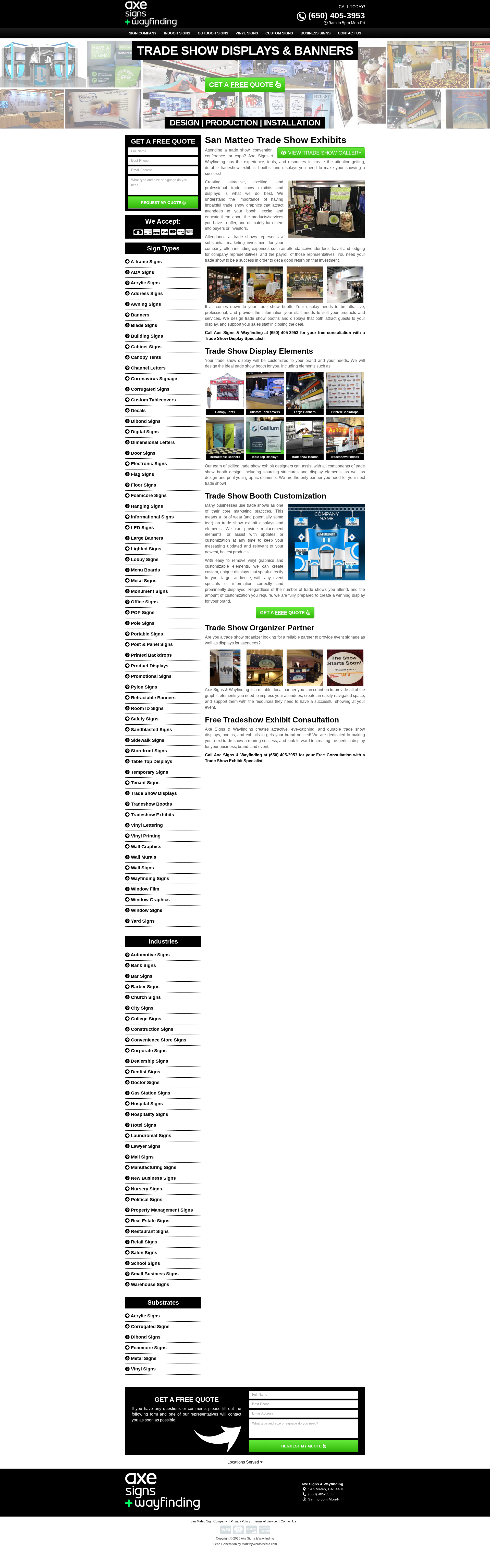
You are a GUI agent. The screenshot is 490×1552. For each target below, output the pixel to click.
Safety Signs (144, 718)
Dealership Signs (149, 1061)
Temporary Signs (149, 772)
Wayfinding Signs (149, 878)
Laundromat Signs (150, 1135)
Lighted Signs (145, 548)
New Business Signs (153, 1178)
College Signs (145, 1018)
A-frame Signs (146, 261)
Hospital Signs (146, 1103)
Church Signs (145, 997)
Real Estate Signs (149, 1220)
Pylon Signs (143, 687)
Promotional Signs (151, 676)
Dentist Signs (145, 1071)
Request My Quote (161, 202)
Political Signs (146, 1199)
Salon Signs (143, 1252)
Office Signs (144, 601)
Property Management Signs (161, 1210)
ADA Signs (142, 272)
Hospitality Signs (149, 1114)
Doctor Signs (145, 1082)
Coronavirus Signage (153, 378)
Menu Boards (145, 570)
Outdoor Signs (213, 33)
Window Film (144, 889)
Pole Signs (142, 623)
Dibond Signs (145, 421)
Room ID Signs (147, 708)
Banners (139, 314)
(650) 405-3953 (335, 12)
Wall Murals (143, 857)
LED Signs (142, 527)
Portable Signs (146, 634)
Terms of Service (265, 1521)
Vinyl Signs (247, 33)
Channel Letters (148, 368)
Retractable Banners (153, 697)
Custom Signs (279, 33)
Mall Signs (142, 1157)
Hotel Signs (143, 1125)
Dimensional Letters (152, 442)
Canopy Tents (145, 357)
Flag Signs (142, 474)
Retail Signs (143, 1241)
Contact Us (349, 33)
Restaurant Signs (149, 1231)
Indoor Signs (177, 33)
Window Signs (146, 910)
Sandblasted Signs (151, 729)
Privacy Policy (240, 1521)
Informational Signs (152, 516)
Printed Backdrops (151, 655)
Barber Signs (145, 986)
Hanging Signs (146, 506)
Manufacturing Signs (153, 1167)
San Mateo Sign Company (208, 1521)
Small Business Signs (154, 1273)
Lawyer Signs (145, 1146)
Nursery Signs (146, 1188)
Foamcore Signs (148, 495)
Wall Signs (142, 867)
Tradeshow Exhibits (152, 814)
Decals (138, 410)
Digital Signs (144, 431)
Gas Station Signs (150, 1093)
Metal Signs (143, 580)
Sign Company (142, 33)
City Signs (141, 1008)
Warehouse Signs (149, 1284)
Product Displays (149, 665)
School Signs (145, 1263)
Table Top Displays (151, 761)
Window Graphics (150, 899)
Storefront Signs (148, 750)
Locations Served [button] (243, 1462)
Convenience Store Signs (158, 1039)
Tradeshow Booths (151, 804)
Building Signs (146, 336)
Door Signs (142, 453)
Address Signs (146, 293)
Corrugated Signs (149, 389)
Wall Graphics (145, 846)
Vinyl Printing (145, 835)
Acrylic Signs (145, 282)
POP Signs (142, 612)
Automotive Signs (150, 954)
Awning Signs (145, 304)
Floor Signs (143, 485)
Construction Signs (151, 1029)
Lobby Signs (144, 559)
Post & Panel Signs (151, 644)
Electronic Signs (148, 463)
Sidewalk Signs (147, 740)
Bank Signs (143, 965)
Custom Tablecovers (153, 399)
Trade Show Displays (153, 793)
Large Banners (146, 538)
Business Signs (315, 33)
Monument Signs (149, 591)
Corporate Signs (148, 1050)
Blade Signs (143, 325)
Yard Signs (142, 921)
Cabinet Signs (146, 346)
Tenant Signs (145, 782)
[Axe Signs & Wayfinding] (162, 1491)
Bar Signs (141, 976)
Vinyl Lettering (146, 825)
